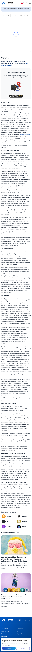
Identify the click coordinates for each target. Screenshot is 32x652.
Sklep (2, 634)
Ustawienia (23, 648)
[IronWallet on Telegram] (29, 620)
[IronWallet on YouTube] (22, 620)
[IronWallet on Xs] (19, 620)
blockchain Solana (25, 134)
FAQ (18, 631)
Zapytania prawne (22, 634)
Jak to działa (4, 628)
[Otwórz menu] (30, 3)
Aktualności (20, 628)
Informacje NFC (5, 631)
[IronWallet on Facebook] (26, 620)
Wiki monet (4, 636)
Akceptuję (9, 648)
